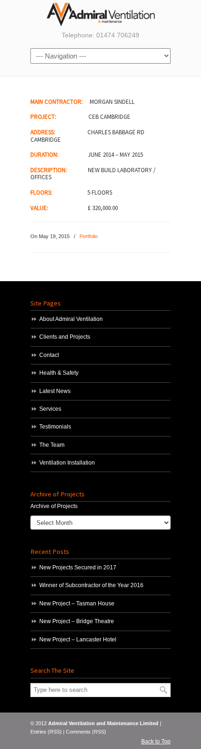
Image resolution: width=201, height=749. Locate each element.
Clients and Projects (64, 337)
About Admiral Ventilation (71, 319)
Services (50, 409)
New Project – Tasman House (77, 603)
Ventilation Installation (67, 462)
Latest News (55, 391)
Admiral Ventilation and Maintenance (100, 14)
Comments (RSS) (86, 731)
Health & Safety (59, 373)
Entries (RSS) (46, 731)
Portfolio (88, 236)
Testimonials (55, 426)
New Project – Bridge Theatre (76, 621)
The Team (52, 445)
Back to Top (156, 741)
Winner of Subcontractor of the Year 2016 (91, 585)
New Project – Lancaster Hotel (77, 639)
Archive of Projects (54, 506)
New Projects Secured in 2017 (77, 567)
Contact (49, 355)
